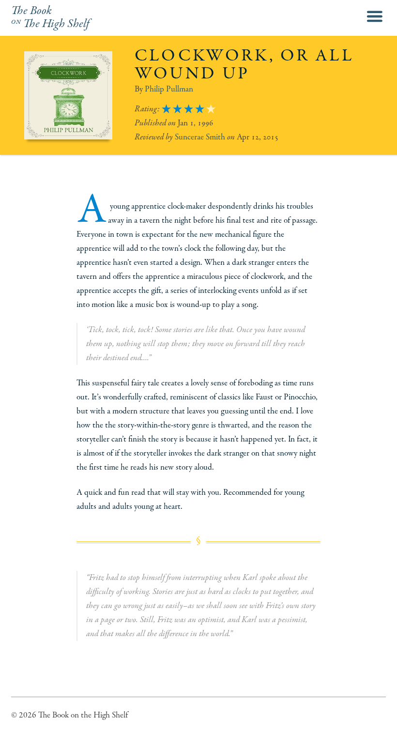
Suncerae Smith (200, 137)
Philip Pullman (169, 89)
